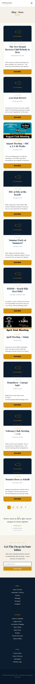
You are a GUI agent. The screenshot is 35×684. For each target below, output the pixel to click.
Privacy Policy (18, 653)
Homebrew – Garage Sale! (17, 384)
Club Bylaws (17, 659)
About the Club (17, 590)
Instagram (17, 604)
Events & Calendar (17, 618)
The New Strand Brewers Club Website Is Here (17, 49)
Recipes (17, 633)
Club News (13, 43)
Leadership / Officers (17, 592)
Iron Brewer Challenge (17, 624)
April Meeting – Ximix (17, 336)
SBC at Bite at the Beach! (17, 193)
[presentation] (17, 130)
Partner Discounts (17, 636)
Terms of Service (17, 656)
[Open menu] (31, 3)
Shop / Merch (17, 627)
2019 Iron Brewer (17, 97)
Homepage (22, 43)
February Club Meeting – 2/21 (17, 432)
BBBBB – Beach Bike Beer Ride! (17, 290)
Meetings (17, 598)
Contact (17, 595)
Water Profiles (17, 639)
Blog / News (17, 630)
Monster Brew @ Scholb (17, 479)
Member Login (17, 662)
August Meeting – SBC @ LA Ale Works (17, 145)
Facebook (17, 601)
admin (14, 55)
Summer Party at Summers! (17, 241)
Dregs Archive (17, 621)
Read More (20, 72)
